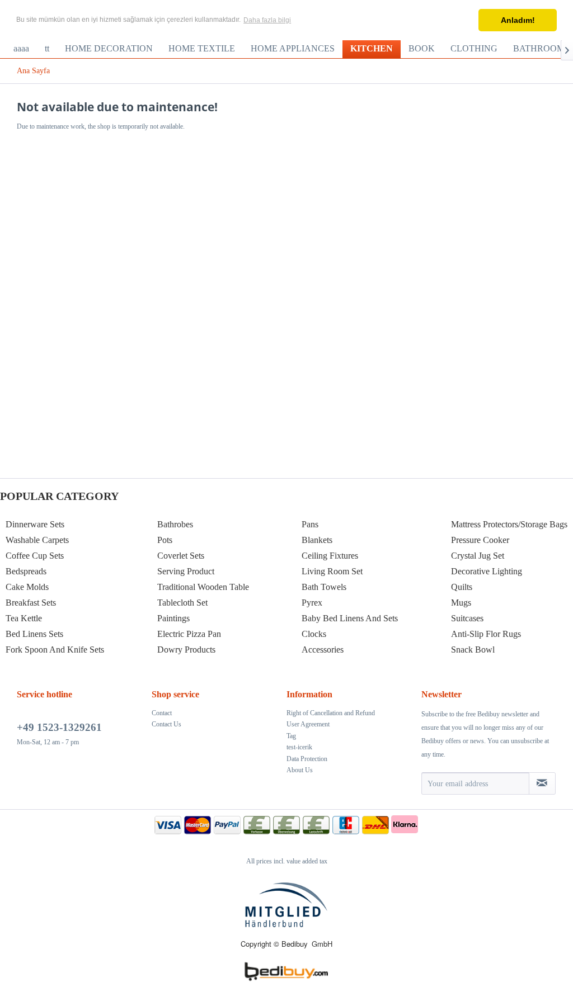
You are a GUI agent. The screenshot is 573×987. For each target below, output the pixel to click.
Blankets (317, 540)
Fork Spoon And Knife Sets (55, 649)
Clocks (314, 634)
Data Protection (306, 759)
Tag (291, 736)
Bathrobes (175, 524)
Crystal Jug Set (477, 555)
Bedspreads (26, 571)
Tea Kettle (24, 618)
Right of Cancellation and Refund (330, 713)
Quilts (461, 587)
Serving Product (185, 571)
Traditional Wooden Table (203, 587)
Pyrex (312, 602)
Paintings (173, 618)
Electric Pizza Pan (189, 634)
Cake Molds (27, 587)
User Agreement (308, 724)
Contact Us (166, 724)
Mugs (461, 602)
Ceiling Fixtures (330, 555)
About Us (299, 770)
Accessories (323, 649)
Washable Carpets (37, 540)
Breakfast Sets (31, 602)
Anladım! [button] (518, 20)
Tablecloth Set (182, 602)
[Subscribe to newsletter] (542, 783)
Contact (162, 713)
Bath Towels (324, 587)
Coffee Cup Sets (35, 555)
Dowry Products (186, 649)
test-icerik (299, 747)
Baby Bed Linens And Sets (350, 618)
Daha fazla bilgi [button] (267, 20)
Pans (310, 524)
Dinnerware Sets (35, 524)
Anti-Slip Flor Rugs (486, 634)
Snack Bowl (473, 649)
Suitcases (467, 618)
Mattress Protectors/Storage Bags (509, 524)
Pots (164, 540)
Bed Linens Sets (34, 634)
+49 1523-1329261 (59, 727)
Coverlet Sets (180, 555)
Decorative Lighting (486, 571)
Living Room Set (332, 571)
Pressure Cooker (480, 540)
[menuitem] (21, 48)
